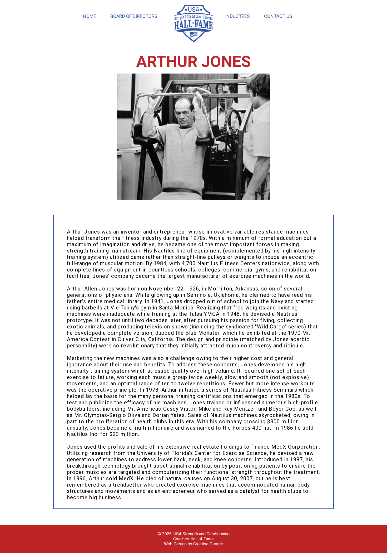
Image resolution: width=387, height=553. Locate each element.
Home (89, 16)
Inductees (237, 16)
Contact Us (278, 16)
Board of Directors (133, 16)
